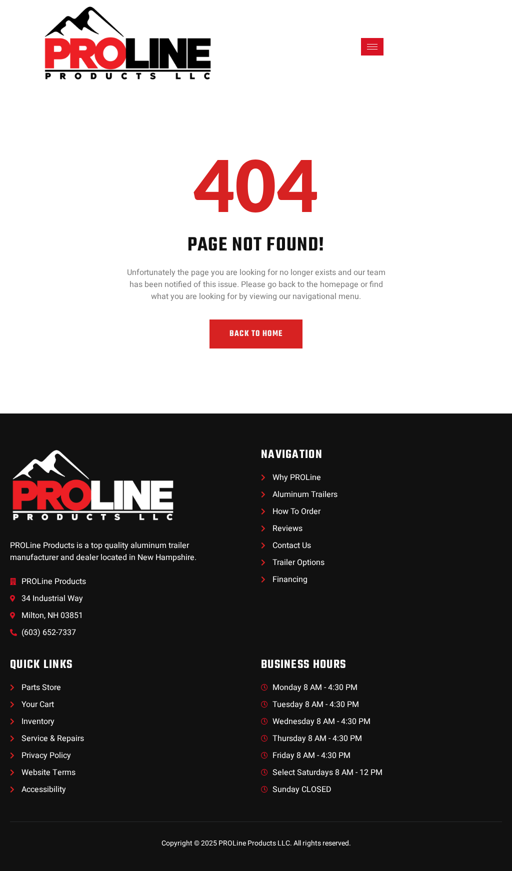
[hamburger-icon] (372, 47)
